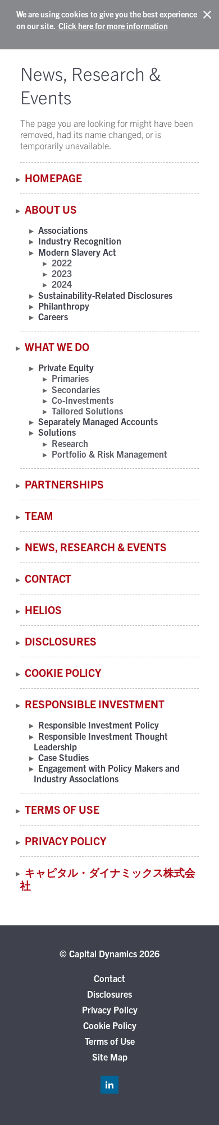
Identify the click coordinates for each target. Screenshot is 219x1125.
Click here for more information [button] (113, 26)
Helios (43, 609)
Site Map (109, 1056)
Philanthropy (63, 305)
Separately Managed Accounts (98, 421)
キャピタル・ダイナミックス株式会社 (107, 878)
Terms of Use (62, 809)
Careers (53, 316)
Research (70, 443)
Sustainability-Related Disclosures (105, 295)
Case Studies (63, 757)
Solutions (57, 431)
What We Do (57, 346)
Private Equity (66, 367)
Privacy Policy (65, 840)
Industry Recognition (79, 240)
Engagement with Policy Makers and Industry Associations (107, 773)
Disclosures (61, 641)
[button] (207, 15)
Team (39, 515)
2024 (62, 283)
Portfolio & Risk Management (109, 453)
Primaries (70, 378)
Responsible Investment (95, 704)
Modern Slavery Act (77, 251)
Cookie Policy (63, 672)
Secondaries (76, 389)
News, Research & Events (96, 547)
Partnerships (64, 484)
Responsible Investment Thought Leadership (101, 741)
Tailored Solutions (87, 410)
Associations (63, 230)
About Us (51, 209)
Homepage (53, 178)
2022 (62, 262)
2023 (62, 273)
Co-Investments (82, 399)
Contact (48, 578)
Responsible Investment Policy (98, 724)
